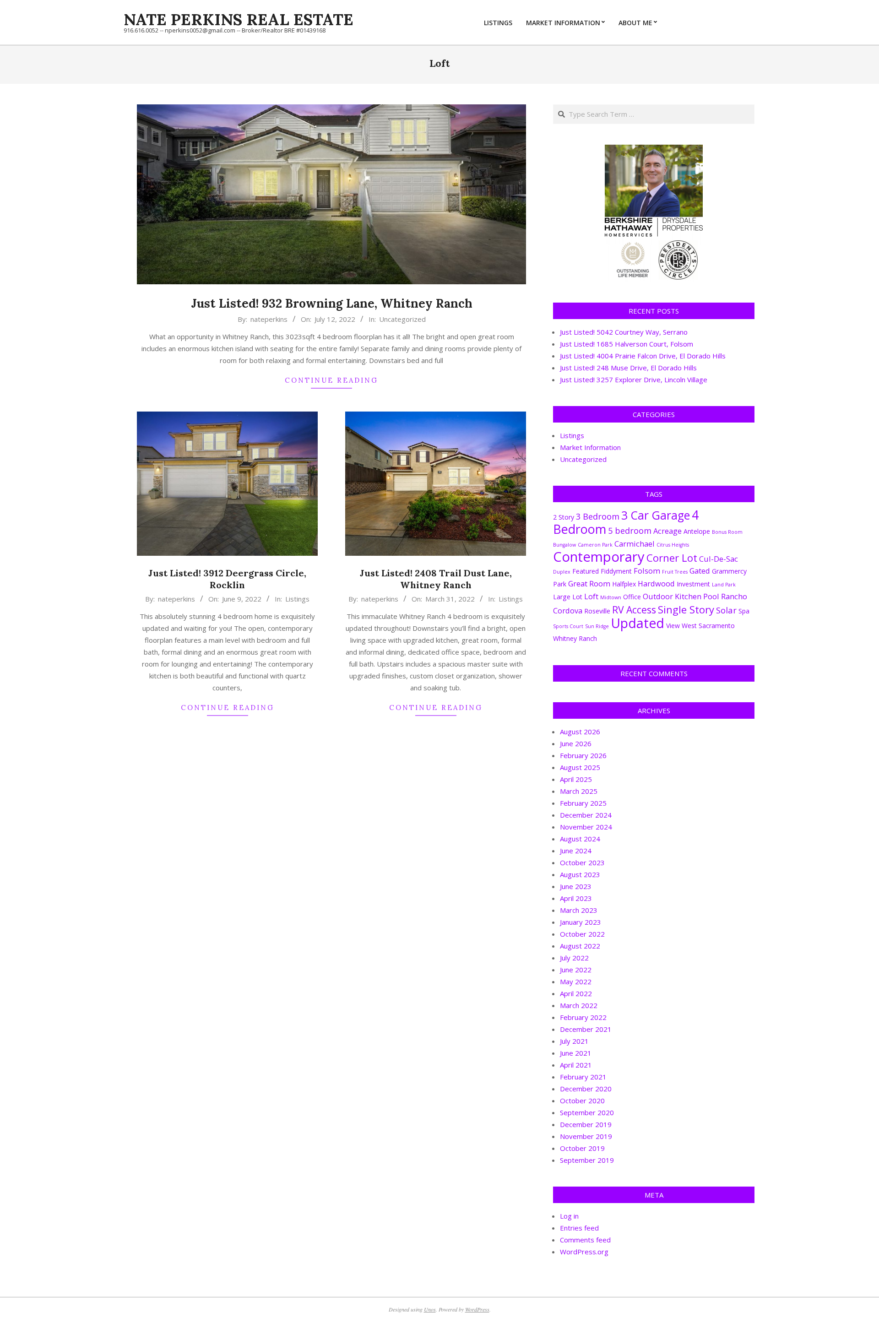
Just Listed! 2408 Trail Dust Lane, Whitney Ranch (436, 579)
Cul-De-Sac (718, 558)
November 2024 (586, 826)
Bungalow (564, 545)
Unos (430, 1309)
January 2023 (580, 922)
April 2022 (576, 993)
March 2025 (578, 791)
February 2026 (583, 755)
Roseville (597, 611)
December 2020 (586, 1088)
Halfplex (624, 584)
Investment (693, 584)
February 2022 (583, 1017)
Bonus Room (727, 532)
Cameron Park (595, 545)
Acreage (667, 531)
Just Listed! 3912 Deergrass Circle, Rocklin (227, 579)
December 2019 (586, 1124)
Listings (297, 598)
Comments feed (585, 1239)
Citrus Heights (673, 545)
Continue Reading (331, 380)
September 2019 (587, 1160)
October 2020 (582, 1100)
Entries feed (579, 1227)
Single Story (686, 609)
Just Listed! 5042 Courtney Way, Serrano (624, 331)
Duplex (561, 572)
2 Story (563, 517)
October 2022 (582, 933)
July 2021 (574, 1041)
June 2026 (575, 743)
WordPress (477, 1309)
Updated (637, 623)
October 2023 (582, 862)
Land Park (724, 584)
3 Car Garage (655, 515)
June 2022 (575, 969)
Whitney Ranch (575, 638)
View (673, 625)
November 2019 (586, 1136)
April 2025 (576, 779)
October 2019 (582, 1148)
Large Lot (567, 596)
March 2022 (578, 1005)
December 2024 (586, 814)
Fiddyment (616, 571)
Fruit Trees (675, 572)
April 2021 (576, 1064)
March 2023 (578, 910)
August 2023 (580, 874)
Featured (585, 571)
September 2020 (587, 1112)
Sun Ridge (597, 626)
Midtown (610, 597)
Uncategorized (402, 319)
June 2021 (575, 1052)
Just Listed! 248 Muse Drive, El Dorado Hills (628, 367)
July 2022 (574, 957)
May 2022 (575, 981)
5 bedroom (629, 530)
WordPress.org (584, 1251)
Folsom (647, 570)
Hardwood (656, 583)
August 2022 (580, 945)
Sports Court (568, 626)
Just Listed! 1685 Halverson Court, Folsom (626, 343)
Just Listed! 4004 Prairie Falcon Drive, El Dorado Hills (643, 355)
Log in (569, 1215)
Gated (699, 570)
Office (632, 596)
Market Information (590, 447)
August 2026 (580, 731)
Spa (743, 611)
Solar (726, 610)
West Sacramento (708, 625)
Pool (711, 596)
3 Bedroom (597, 516)
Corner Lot (671, 557)
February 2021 (583, 1076)
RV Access (634, 609)
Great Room (589, 583)
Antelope (697, 531)
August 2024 (580, 838)
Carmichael (634, 543)
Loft (591, 596)
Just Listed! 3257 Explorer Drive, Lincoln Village (633, 379)
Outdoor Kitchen (672, 596)
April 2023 (576, 898)
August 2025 (580, 767)
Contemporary (599, 557)
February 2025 (583, 803)
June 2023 (575, 886)
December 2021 (586, 1029)
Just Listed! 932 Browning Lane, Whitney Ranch (331, 303)
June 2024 (575, 850)
